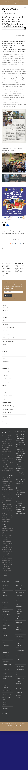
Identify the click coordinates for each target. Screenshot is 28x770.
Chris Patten (6, 331)
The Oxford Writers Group (19, 688)
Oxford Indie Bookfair (19, 655)
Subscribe (8, 295)
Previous (18, 35)
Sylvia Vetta (6, 230)
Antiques (5, 310)
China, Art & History (8, 327)
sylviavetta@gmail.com (18, 1)
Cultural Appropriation (9, 337)
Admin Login (19, 585)
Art (4, 314)
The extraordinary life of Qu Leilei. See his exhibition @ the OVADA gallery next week (20, 267)
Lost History (14, 231)
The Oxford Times (13, 233)
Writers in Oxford (18, 696)
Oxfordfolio (19, 659)
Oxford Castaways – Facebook (19, 645)
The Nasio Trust (20, 678)
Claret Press (19, 595)
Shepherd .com (20, 666)
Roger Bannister (7, 399)
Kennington (8, 231)
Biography (6, 320)
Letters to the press (8, 372)
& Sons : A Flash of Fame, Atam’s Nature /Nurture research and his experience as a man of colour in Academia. (7, 268)
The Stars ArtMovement (9, 412)
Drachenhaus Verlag (19, 600)
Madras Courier (7, 378)
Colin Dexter (6, 334)
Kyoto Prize (6, 368)
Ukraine (5, 416)
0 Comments (21, 233)
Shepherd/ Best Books (20, 674)
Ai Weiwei (5, 307)
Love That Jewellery (18, 628)
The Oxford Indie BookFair (20, 682)
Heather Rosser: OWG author (20, 617)
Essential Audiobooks (19, 605)
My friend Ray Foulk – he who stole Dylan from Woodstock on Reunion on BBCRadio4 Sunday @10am (20, 455)
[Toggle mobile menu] (25, 7)
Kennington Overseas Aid (19, 623)
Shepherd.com (7, 402)
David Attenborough (8, 341)
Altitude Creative (20, 588)
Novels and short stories (9, 389)
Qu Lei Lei (18, 662)
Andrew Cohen (20, 592)
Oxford (7, 233)
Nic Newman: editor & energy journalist (20, 638)
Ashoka (5, 317)
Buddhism (5, 324)
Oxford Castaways (7, 395)
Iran (4, 358)
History (5, 351)
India (4, 355)
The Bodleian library (8, 406)
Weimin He (19, 692)
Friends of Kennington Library (19, 611)
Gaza (4, 348)
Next (23, 35)
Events (3, 231)
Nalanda (5, 385)
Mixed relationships (8, 382)
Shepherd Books (20, 669)
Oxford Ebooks (20, 650)
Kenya (4, 365)
